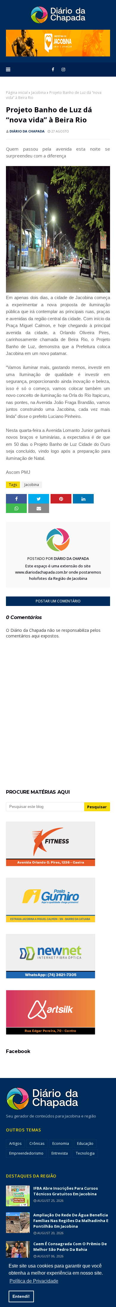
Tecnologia (85, 1153)
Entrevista (59, 1153)
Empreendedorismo (26, 1153)
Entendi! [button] (21, 1296)
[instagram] (63, 69)
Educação (85, 1143)
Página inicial (17, 92)
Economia (60, 1143)
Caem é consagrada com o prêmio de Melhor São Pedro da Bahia (70, 1246)
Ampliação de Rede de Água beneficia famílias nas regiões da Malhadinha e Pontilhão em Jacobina (70, 1220)
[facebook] (53, 69)
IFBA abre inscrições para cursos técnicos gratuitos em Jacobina (65, 1191)
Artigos (15, 1143)
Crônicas (36, 1143)
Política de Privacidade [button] (34, 1281)
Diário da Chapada (27, 131)
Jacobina (38, 92)
